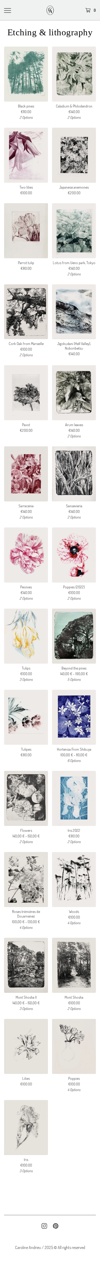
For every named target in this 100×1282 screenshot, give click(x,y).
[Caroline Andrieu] (50, 10)
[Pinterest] (55, 1226)
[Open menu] (7, 10)
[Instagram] (44, 1226)
